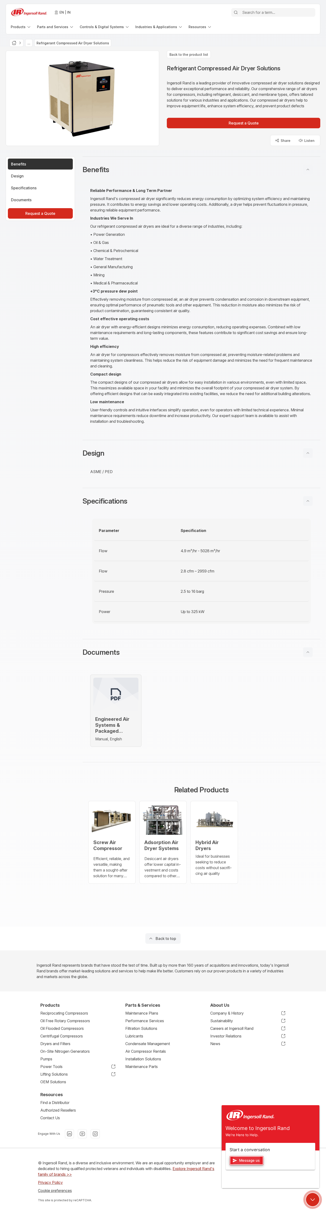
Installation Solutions (143, 1059)
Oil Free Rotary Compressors (65, 1020)
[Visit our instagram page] (95, 1133)
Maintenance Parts (141, 1066)
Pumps (46, 1059)
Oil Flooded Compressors (62, 1028)
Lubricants (134, 1036)
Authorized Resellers (58, 1110)
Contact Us (50, 1117)
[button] (201, 169)
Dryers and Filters (55, 1043)
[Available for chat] (312, 1199)
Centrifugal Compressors (61, 1036)
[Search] (235, 12)
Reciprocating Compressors (64, 1013)
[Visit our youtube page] (82, 1133)
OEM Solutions (53, 1081)
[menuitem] (21, 26)
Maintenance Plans (141, 1013)
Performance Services (144, 1020)
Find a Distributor (54, 1102)
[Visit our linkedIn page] (69, 1133)
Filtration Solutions (141, 1028)
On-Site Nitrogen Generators (65, 1051)
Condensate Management (147, 1043)
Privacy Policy (50, 1182)
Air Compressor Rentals (145, 1051)
